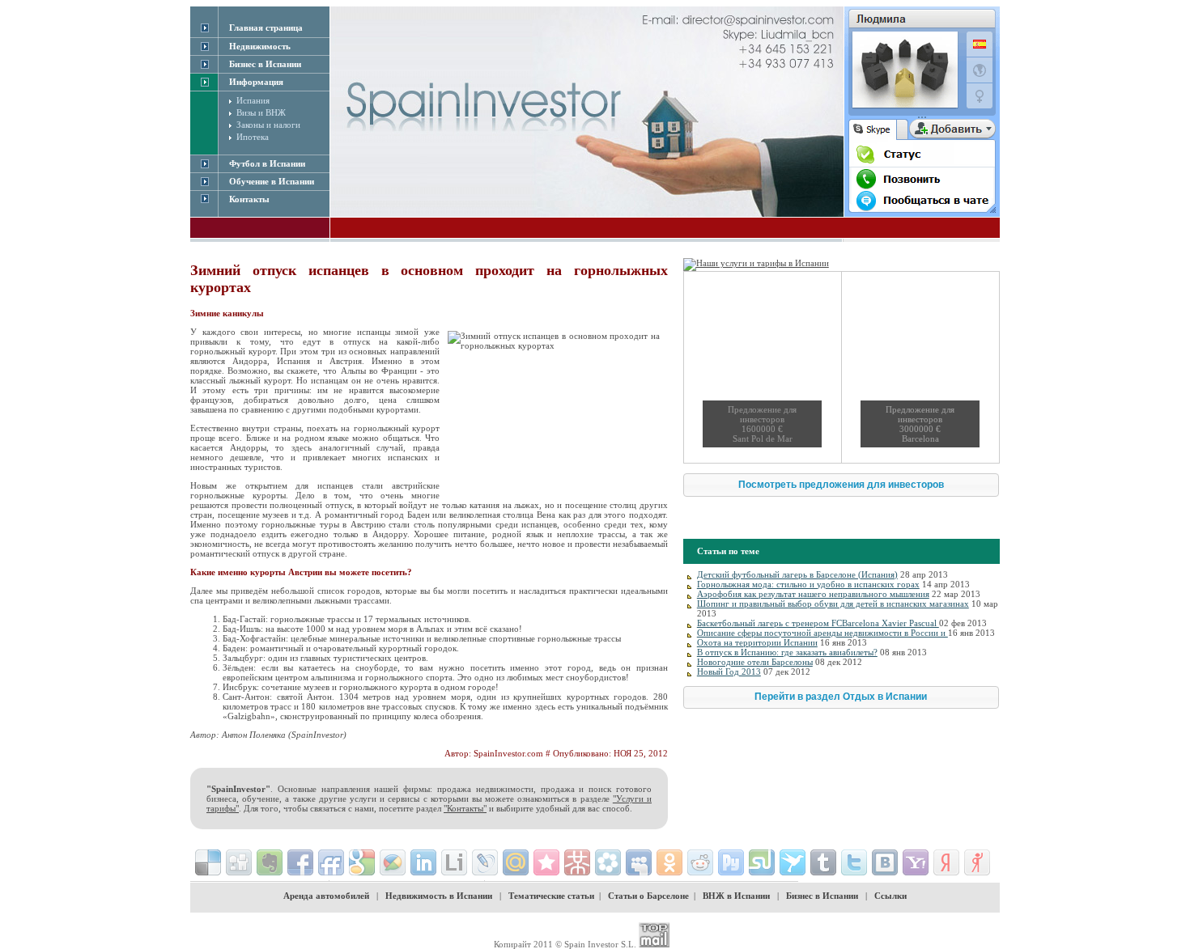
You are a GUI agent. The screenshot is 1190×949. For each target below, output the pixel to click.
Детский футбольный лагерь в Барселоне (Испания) (797, 574)
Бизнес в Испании (822, 895)
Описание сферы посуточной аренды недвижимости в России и (822, 633)
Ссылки (890, 895)
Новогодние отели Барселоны (755, 662)
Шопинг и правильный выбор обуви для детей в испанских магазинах (833, 603)
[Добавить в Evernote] (270, 862)
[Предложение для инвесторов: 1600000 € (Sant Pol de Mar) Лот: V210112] (762, 367)
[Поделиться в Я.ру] (977, 862)
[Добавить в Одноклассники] (669, 862)
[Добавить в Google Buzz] (393, 862)
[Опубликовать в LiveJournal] (485, 862)
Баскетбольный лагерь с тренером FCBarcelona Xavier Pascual (818, 623)
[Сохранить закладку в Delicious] (208, 862)
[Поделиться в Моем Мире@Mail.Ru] (516, 862)
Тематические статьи (551, 895)
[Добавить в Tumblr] (823, 862)
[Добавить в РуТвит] (731, 862)
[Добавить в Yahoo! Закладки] (916, 862)
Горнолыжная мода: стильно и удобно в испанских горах (808, 584)
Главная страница (266, 27)
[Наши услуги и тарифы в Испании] (756, 263)
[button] (841, 485)
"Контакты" (465, 808)
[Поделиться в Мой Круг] (608, 862)
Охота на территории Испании (757, 642)
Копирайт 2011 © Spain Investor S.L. (565, 944)
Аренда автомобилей (326, 895)
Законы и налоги (268, 124)
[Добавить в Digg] (239, 862)
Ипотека (252, 137)
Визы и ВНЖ (261, 112)
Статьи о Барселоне (648, 895)
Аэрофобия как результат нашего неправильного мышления (813, 594)
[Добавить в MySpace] (639, 862)
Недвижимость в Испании (438, 895)
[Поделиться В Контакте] (885, 862)
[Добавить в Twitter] (854, 862)
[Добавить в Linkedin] (423, 862)
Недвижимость (260, 46)
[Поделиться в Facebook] (300, 862)
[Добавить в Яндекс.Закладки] (946, 862)
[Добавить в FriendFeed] (331, 862)
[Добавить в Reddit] (700, 862)
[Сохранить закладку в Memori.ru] (546, 862)
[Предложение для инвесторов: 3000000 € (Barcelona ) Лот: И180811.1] (920, 367)
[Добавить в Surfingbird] (792, 862)
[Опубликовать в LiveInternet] (454, 862)
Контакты (249, 199)
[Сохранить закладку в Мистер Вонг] (577, 862)
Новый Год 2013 (729, 671)
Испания (253, 100)
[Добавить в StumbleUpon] (762, 862)
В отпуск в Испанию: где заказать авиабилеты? (787, 652)
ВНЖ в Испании (736, 895)
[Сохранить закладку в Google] (362, 862)
